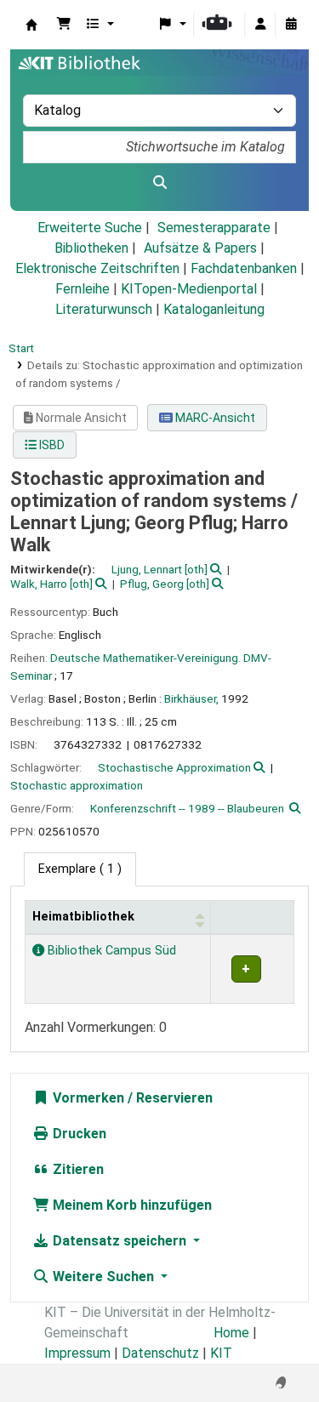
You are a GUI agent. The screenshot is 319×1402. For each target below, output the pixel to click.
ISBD (51, 445)
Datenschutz (160, 1353)
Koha (31, 25)
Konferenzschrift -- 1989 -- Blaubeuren (187, 808)
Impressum (77, 1353)
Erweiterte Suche (89, 227)
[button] (63, 25)
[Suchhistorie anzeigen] (290, 25)
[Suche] (159, 183)
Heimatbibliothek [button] (83, 916)
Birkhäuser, (191, 698)
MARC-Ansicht (214, 418)
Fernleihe (82, 289)
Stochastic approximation (76, 785)
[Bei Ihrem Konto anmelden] (260, 25)
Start (21, 348)
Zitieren (76, 1169)
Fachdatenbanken (244, 268)
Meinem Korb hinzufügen (130, 1205)
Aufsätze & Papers (200, 248)
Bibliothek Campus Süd (110, 950)
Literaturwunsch (103, 309)
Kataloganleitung (214, 309)
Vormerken (86, 1098)
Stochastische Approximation (174, 767)
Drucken (77, 1134)
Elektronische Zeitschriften (97, 268)
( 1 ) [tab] (80, 869)
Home (231, 1333)
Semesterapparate (214, 227)
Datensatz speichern (119, 1241)
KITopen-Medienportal (189, 289)
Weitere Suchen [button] (103, 1276)
